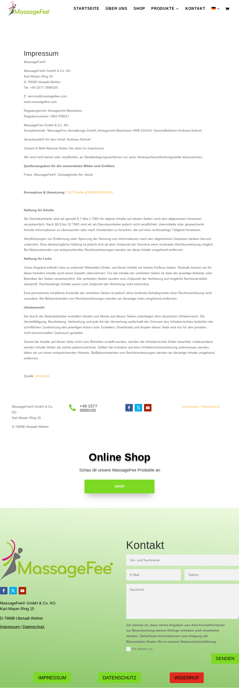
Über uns (116, 9)
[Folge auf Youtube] (147, 407)
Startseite (86, 9)
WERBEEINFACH (100, 192)
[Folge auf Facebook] (129, 407)
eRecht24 (42, 376)
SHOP (120, 486)
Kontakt (195, 9)
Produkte (163, 9)
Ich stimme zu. (142, 649)
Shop (139, 9)
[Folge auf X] (138, 407)
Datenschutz (210, 406)
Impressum (190, 406)
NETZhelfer (75, 192)
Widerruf (186, 677)
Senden (225, 658)
